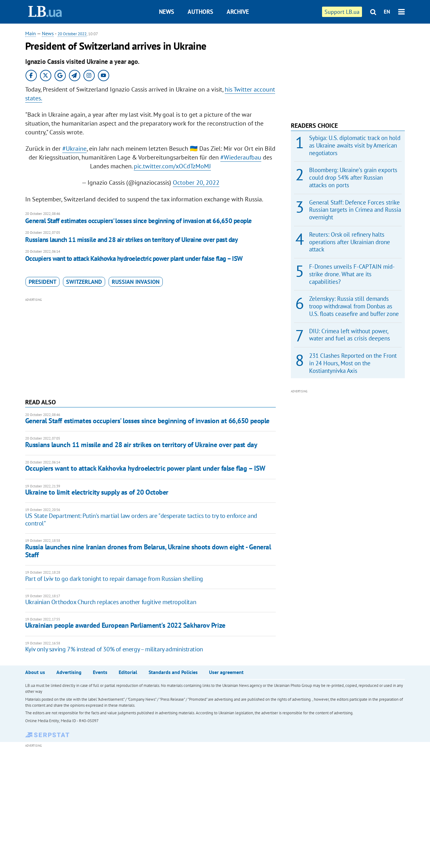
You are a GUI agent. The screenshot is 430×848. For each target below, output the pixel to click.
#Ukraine (74, 148)
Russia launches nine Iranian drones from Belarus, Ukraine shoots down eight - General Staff (148, 550)
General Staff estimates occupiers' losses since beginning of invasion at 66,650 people (138, 220)
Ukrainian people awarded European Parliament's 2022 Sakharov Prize (125, 625)
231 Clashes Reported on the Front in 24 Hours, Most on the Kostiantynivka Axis (353, 363)
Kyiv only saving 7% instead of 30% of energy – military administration (114, 649)
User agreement (226, 672)
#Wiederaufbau (240, 157)
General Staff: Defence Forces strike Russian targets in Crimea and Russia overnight (355, 210)
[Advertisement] (150, 347)
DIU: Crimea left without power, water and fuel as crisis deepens (349, 334)
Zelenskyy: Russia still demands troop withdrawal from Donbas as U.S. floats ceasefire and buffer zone (354, 306)
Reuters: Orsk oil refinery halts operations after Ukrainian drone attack (349, 242)
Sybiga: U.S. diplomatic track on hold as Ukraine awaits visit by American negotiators (354, 145)
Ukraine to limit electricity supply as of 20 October (96, 492)
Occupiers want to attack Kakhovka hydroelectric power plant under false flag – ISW (134, 258)
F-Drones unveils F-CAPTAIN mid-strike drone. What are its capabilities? (352, 274)
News (166, 11)
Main (30, 33)
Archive (238, 11)
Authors (200, 11)
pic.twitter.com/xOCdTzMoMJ (172, 166)
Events (100, 672)
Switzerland (84, 281)
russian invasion (136, 281)
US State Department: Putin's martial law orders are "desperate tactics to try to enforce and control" (141, 519)
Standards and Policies (173, 672)
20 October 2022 (72, 34)
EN (387, 11)
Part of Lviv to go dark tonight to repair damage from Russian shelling (114, 579)
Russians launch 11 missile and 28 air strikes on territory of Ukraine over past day (131, 239)
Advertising (69, 672)
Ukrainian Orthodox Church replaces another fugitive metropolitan (110, 602)
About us (35, 672)
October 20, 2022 (196, 182)
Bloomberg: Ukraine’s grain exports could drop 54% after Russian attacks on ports (353, 177)
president (42, 281)
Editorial (128, 672)
